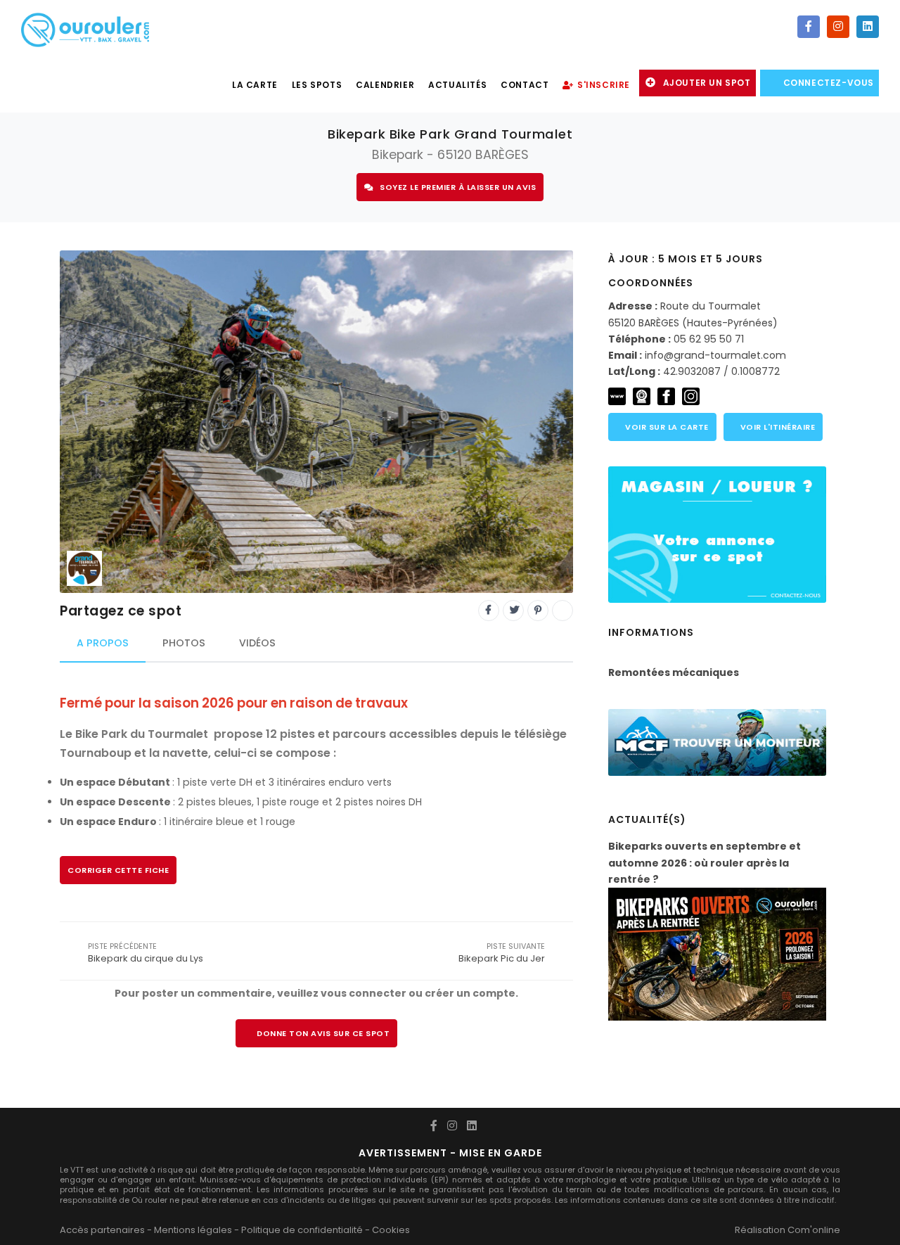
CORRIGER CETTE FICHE (118, 870)
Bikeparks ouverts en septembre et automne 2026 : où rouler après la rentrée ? (704, 862)
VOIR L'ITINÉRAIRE (776, 427)
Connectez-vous (828, 83)
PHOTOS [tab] (183, 643)
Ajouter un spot (707, 83)
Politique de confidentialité (302, 1230)
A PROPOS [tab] (103, 643)
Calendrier (385, 85)
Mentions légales (193, 1230)
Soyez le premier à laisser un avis (458, 187)
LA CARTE (255, 85)
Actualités (457, 85)
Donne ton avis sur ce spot (323, 1033)
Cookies (391, 1230)
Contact (524, 85)
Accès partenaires (102, 1230)
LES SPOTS (317, 85)
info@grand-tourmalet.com (715, 355)
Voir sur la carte (666, 427)
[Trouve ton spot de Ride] (85, 28)
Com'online (814, 1230)
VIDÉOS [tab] (257, 643)
